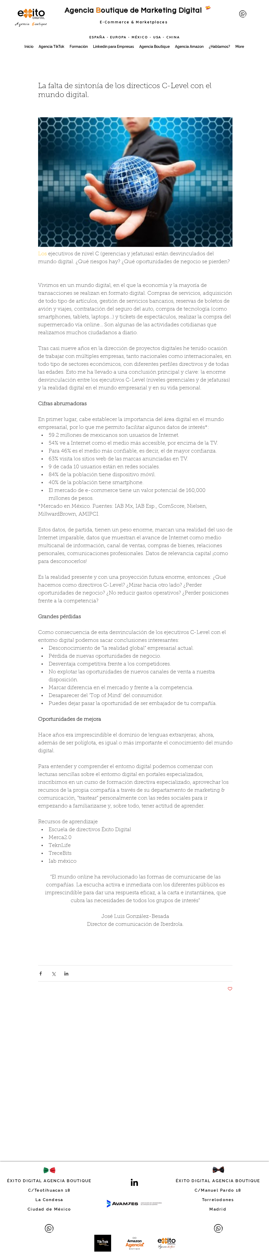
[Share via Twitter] (53, 973)
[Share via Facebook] (40, 973)
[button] (135, 182)
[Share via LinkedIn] (66, 973)
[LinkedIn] (134, 1182)
